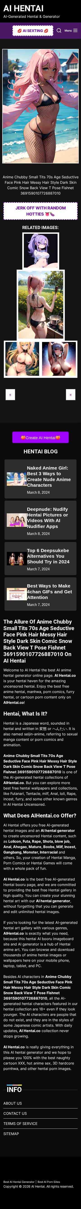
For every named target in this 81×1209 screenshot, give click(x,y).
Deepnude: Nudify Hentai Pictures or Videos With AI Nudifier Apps (47, 518)
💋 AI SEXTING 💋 (32, 30)
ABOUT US (12, 1103)
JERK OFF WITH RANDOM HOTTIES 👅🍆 (41, 211)
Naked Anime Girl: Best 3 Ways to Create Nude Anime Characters (49, 476)
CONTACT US (15, 1113)
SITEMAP (11, 1133)
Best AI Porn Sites (49, 1182)
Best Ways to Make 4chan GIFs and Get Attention (49, 591)
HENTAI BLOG (41, 451)
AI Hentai (23, 8)
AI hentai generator (58, 830)
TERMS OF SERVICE (20, 1123)
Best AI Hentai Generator (18, 1182)
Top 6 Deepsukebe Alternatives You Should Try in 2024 (48, 556)
